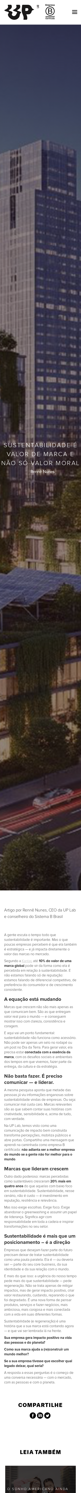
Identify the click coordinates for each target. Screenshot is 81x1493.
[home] (24, 12)
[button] (73, 12)
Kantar (26, 961)
